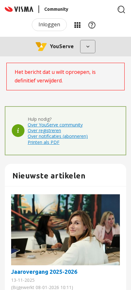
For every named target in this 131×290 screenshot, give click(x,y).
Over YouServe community (55, 125)
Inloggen (49, 24)
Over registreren (44, 130)
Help (92, 24)
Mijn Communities (77, 24)
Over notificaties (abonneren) (58, 136)
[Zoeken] (121, 9)
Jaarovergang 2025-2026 (65, 229)
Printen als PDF (43, 142)
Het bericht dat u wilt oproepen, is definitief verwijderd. (55, 76)
